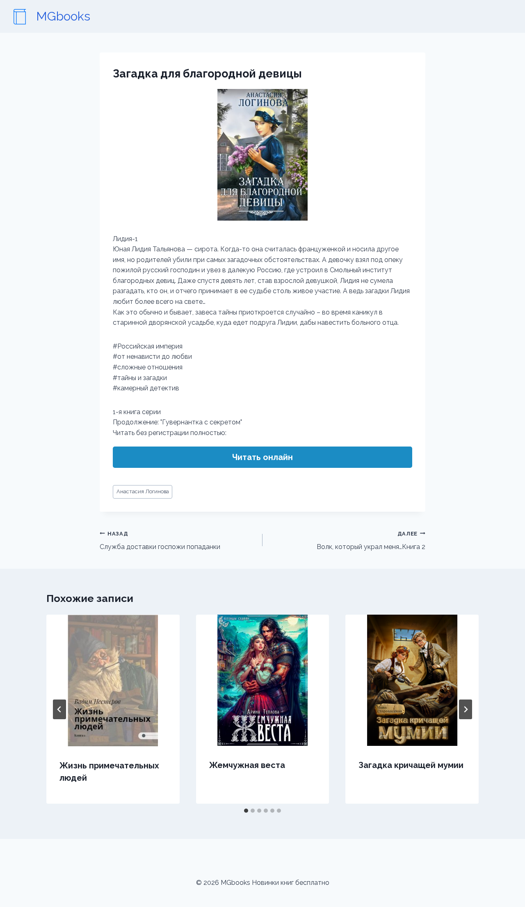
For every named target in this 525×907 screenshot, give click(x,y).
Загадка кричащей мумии (410, 765)
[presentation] (113, 680)
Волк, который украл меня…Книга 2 (371, 541)
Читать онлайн (262, 457)
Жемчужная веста (247, 765)
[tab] (246, 811)
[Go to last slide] (59, 709)
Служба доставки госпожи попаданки (160, 541)
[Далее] (465, 709)
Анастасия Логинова (142, 491)
